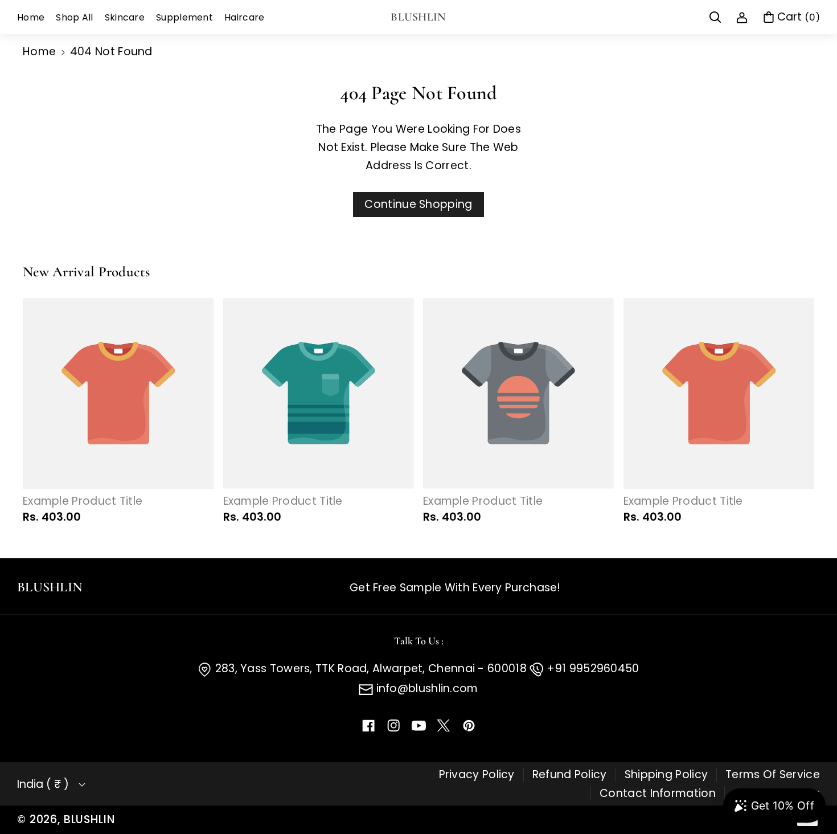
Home (39, 51)
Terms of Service (772, 774)
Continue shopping (418, 204)
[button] (715, 17)
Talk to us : (419, 641)
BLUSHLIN (89, 819)
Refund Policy (569, 774)
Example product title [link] (82, 501)
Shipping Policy (666, 774)
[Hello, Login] (741, 17)
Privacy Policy (477, 774)
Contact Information (658, 793)
